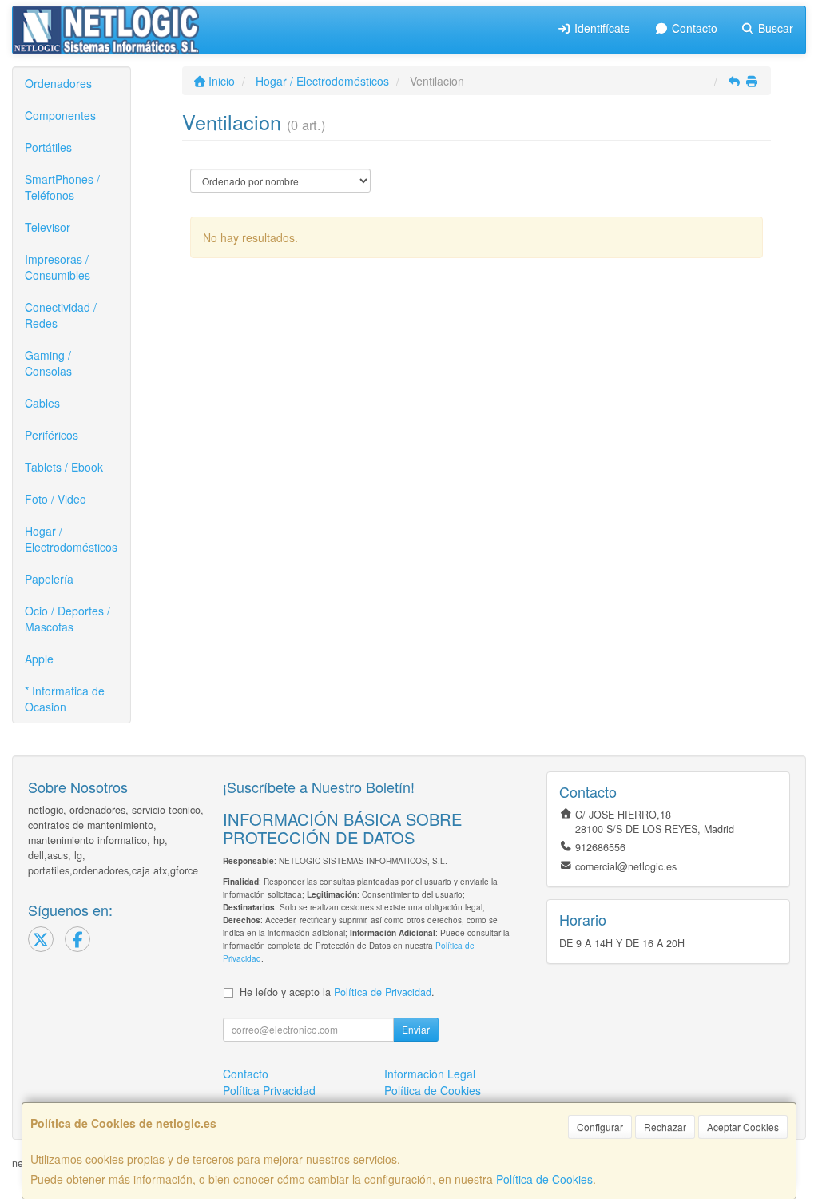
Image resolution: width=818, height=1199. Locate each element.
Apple (39, 659)
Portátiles (48, 147)
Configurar (600, 1126)
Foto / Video (55, 499)
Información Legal (429, 1073)
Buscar (774, 28)
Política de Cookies (544, 1179)
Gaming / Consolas (48, 363)
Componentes (60, 115)
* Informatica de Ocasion (65, 699)
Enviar (416, 1029)
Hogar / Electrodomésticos (71, 539)
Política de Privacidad (382, 992)
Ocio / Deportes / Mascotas (67, 619)
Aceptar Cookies (743, 1126)
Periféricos (51, 435)
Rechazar (665, 1126)
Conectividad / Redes (61, 315)
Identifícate (600, 28)
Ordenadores (58, 83)
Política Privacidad (269, 1090)
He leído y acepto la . (337, 992)
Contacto (693, 28)
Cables (42, 403)
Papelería (49, 579)
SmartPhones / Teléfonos (62, 187)
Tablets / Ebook (64, 467)
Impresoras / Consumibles (57, 267)
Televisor (47, 227)
